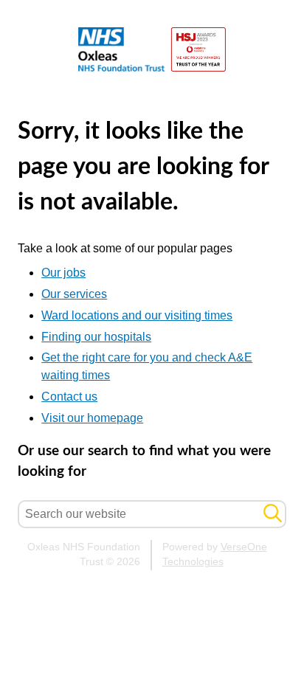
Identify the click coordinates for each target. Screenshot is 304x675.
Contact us (69, 396)
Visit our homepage (92, 418)
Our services (74, 294)
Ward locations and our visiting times (136, 315)
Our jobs (63, 272)
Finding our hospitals (96, 336)
